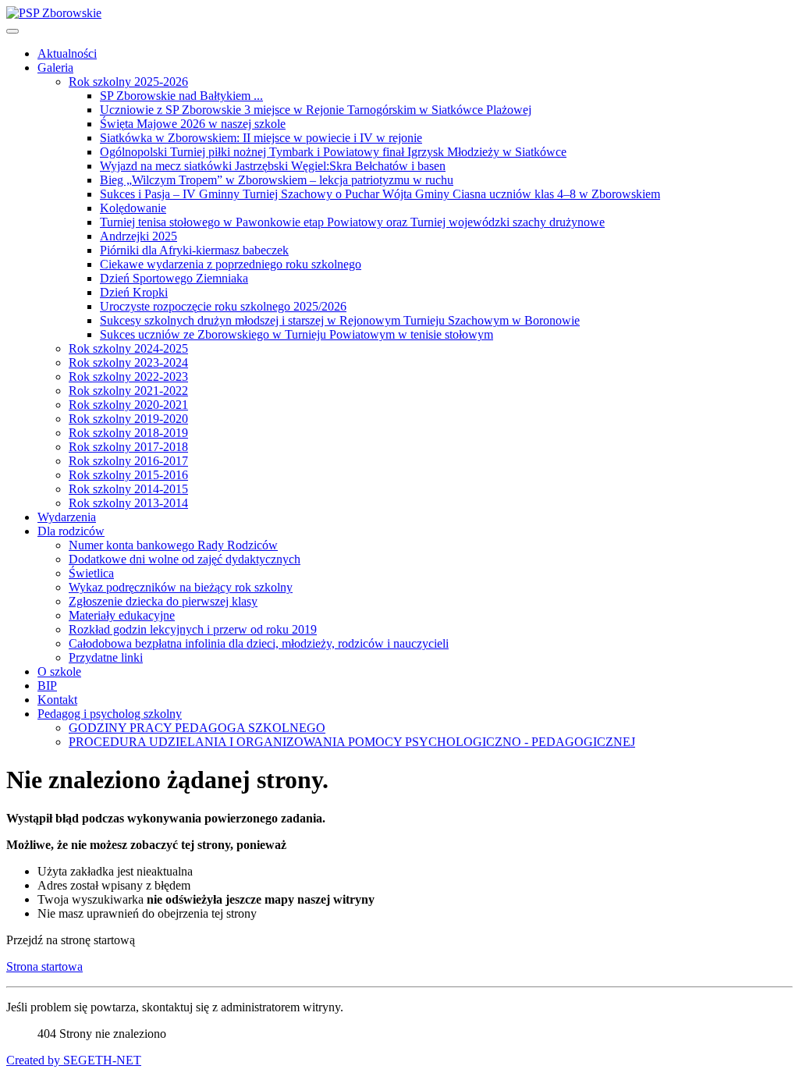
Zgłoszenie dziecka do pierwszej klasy (163, 601)
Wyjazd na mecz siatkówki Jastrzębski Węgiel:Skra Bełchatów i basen (273, 165)
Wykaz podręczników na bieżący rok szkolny (181, 587)
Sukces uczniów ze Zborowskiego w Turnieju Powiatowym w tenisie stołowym (296, 334)
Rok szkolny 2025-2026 (128, 81)
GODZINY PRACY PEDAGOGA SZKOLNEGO (197, 727)
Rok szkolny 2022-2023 (128, 376)
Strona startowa (44, 966)
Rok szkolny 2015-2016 (128, 474)
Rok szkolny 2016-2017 (128, 460)
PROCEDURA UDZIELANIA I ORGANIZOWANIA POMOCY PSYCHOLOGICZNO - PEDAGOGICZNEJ (352, 741)
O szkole (59, 671)
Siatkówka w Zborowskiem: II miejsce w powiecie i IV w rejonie (261, 137)
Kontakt (57, 699)
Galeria (55, 67)
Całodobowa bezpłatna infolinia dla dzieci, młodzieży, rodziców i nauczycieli (259, 643)
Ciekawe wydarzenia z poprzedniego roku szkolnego (230, 264)
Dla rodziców (71, 531)
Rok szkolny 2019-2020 (128, 418)
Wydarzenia (66, 517)
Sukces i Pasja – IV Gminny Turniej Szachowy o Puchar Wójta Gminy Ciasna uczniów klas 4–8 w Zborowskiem (380, 194)
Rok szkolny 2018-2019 (128, 432)
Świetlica (91, 573)
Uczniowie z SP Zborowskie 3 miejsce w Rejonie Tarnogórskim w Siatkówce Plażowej (315, 109)
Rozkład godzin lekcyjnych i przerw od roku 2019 (193, 629)
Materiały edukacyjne (122, 615)
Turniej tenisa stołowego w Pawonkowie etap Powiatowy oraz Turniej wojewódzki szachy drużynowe (352, 222)
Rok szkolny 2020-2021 (128, 404)
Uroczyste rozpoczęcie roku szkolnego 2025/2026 (223, 306)
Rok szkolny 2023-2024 (128, 362)
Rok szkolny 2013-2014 (128, 503)
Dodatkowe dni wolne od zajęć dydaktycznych (184, 559)
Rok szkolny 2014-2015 (128, 489)
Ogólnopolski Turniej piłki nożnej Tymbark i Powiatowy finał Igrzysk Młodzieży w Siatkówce (333, 151)
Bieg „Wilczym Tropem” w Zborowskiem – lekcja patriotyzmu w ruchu (276, 180)
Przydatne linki (106, 657)
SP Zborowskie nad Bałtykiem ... (181, 95)
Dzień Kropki (134, 292)
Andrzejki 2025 (138, 236)
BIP (47, 685)
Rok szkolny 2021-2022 (128, 390)
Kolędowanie (133, 208)
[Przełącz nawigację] (12, 31)
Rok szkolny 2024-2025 (128, 348)
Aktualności (67, 53)
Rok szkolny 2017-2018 (128, 446)
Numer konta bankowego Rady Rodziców (173, 545)
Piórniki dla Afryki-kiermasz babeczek (194, 250)
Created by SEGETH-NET (73, 1060)
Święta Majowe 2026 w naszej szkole (193, 123)
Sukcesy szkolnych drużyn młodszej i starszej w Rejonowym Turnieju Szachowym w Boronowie (340, 320)
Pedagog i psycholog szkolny (109, 713)
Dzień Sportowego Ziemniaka (174, 278)
